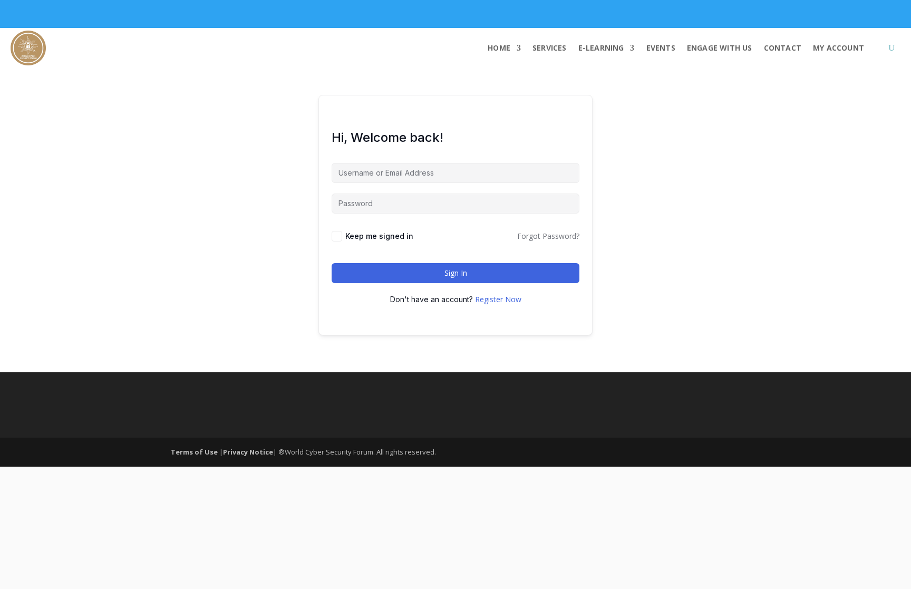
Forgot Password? (548, 236)
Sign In (455, 273)
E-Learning (601, 48)
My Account (838, 48)
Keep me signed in (379, 235)
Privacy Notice (248, 452)
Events (660, 48)
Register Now (498, 299)
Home (499, 48)
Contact (782, 48)
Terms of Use (195, 452)
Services (549, 48)
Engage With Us (719, 48)
